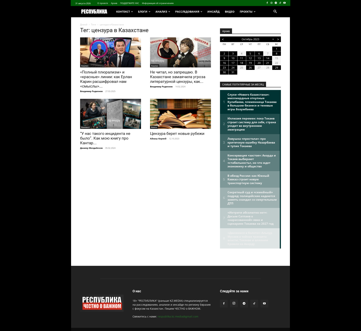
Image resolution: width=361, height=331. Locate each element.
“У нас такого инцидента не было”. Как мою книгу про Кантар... (105, 138)
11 (241, 58)
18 (241, 63)
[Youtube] (284, 3)
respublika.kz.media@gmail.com (178, 316)
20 (259, 63)
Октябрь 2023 (250, 39)
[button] (275, 11)
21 (267, 63)
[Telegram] (276, 3)
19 (250, 63)
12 (250, 58)
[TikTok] (280, 3)
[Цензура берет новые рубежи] (180, 114)
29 (276, 67)
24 (232, 67)
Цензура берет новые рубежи (177, 133)
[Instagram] (271, 3)
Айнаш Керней (158, 138)
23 (224, 67)
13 (259, 58)
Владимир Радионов (91, 91)
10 (232, 58)
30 (224, 72)
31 (232, 72)
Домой (83, 24)
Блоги (154, 127)
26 (250, 67)
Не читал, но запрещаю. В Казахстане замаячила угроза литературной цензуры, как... (177, 77)
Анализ (84, 65)
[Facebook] (267, 3)
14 (267, 58)
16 (224, 63)
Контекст (85, 127)
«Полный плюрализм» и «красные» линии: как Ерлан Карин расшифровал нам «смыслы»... (106, 79)
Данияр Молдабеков (91, 148)
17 (232, 63)
